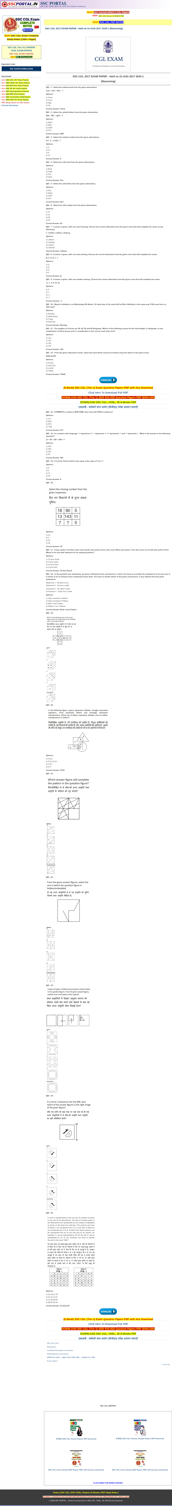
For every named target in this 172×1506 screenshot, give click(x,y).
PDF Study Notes (109, 1493)
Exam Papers (52, 1361)
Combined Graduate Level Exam (60, 1350)
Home (56, 1493)
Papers (86, 1493)
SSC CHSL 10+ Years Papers (18, 83)
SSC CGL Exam (104, 16)
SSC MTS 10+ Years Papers (17, 86)
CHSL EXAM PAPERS (21, 51)
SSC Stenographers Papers (17, 91)
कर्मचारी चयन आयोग (53, 1357)
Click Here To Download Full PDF (108, 392)
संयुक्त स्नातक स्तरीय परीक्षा (70, 1357)
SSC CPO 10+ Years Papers (17, 100)
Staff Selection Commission (58, 1354)
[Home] (20, 7)
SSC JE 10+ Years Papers (16, 88)
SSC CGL (64, 1493)
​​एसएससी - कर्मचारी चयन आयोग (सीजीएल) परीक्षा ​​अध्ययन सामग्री (108, 407)
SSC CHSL (76, 1493)
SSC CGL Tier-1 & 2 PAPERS (21, 47)
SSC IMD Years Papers (15, 94)
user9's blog (166, 1364)
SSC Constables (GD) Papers (18, 97)
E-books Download (10, 105)
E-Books (95, 1493)
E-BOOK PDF (118, 16)
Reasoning (51, 1347)
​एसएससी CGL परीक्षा (88, 1357)
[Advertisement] (108, 1386)
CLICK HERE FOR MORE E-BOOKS (108, 1483)
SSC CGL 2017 (53, 1343)
